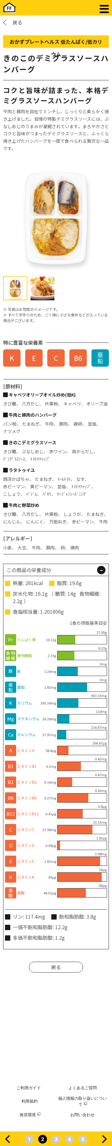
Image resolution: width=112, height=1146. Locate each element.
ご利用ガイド (28, 1087)
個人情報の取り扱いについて (82, 1101)
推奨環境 (28, 1114)
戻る (17, 22)
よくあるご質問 (82, 1087)
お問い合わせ (82, 1114)
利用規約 (29, 1101)
